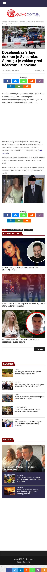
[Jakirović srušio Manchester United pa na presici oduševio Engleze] (7, 398)
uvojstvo (28, 230)
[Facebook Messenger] (15, 81)
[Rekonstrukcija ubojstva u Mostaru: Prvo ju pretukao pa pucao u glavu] (23, 324)
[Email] (19, 86)
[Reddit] (31, 81)
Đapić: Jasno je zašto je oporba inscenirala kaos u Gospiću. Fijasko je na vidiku (29, 479)
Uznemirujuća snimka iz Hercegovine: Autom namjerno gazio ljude (28, 373)
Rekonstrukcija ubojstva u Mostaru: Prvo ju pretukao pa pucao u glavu (20, 340)
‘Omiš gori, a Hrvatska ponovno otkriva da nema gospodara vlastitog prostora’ (28, 492)
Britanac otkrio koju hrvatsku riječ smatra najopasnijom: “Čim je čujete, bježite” (29, 385)
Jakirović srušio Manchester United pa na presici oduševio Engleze (29, 398)
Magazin (17, 382)
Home (4, 21)
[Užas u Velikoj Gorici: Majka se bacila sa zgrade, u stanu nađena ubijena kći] (23, 288)
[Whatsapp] (23, 81)
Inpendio (26, 562)
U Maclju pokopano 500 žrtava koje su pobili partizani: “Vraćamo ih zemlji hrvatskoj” (28, 424)
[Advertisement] (23, 122)
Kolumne (20, 475)
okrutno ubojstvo (15, 230)
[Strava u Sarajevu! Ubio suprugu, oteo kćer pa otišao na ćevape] (23, 252)
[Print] (27, 86)
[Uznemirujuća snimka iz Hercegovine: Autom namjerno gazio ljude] (7, 373)
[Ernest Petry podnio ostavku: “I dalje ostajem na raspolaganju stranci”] (7, 410)
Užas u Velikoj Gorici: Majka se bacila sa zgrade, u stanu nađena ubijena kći (23, 304)
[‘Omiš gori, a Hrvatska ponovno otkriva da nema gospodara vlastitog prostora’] (9, 491)
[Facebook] (7, 81)
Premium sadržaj (12, 21)
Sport (17, 394)
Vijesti (17, 369)
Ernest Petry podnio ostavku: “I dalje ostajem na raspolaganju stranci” (27, 410)
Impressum (30, 559)
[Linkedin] (11, 86)
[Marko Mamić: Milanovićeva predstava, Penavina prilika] (23, 458)
